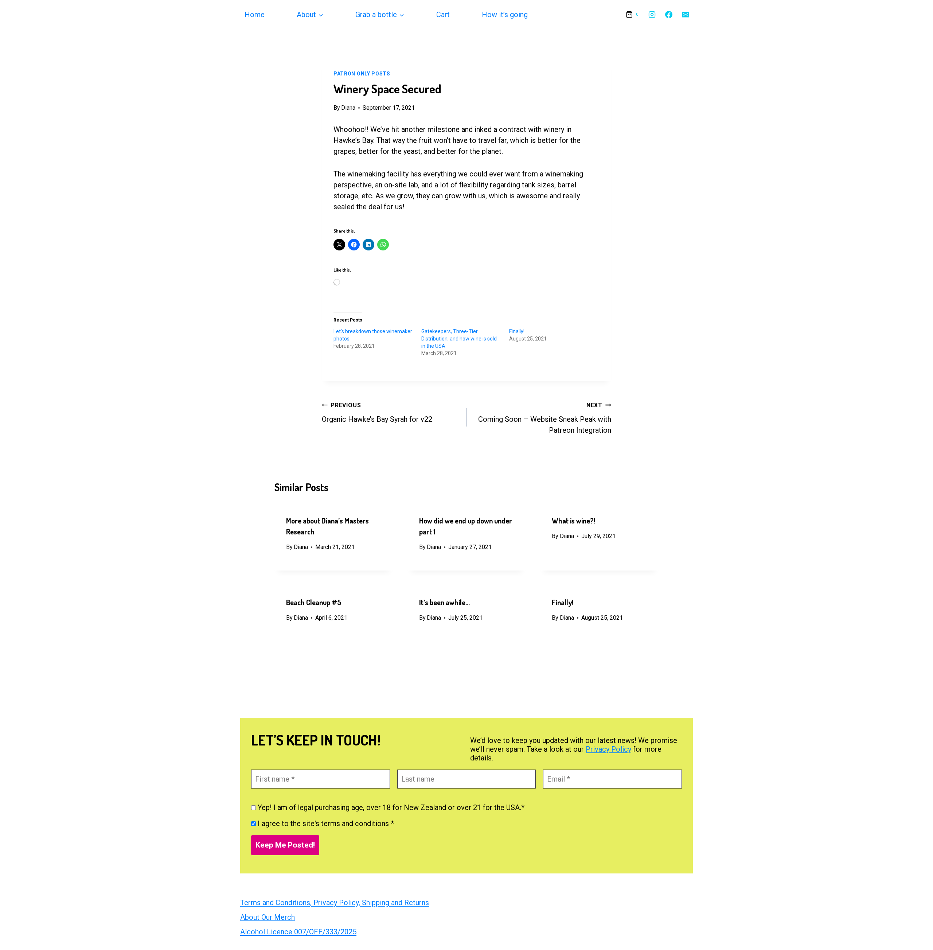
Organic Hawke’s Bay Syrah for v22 (377, 413)
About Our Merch (267, 917)
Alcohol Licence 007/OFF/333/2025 (298, 931)
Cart (443, 14)
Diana (348, 107)
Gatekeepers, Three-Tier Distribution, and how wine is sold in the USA (459, 338)
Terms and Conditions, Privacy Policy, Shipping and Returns (334, 902)
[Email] (685, 14)
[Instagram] (652, 14)
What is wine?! (573, 520)
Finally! (516, 331)
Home (255, 14)
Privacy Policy (608, 749)
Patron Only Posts (361, 74)
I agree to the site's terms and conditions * (325, 823)
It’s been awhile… (444, 602)
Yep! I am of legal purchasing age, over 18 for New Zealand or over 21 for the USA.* (390, 807)
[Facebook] (668, 14)
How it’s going (505, 14)
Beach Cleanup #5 (313, 602)
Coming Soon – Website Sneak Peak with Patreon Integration (544, 418)
